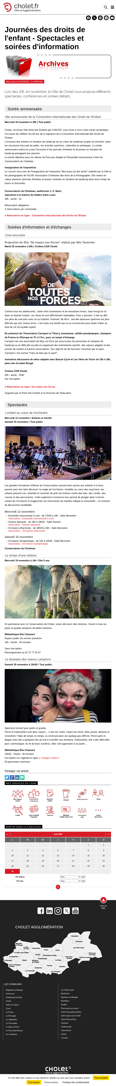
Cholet (8, 1001)
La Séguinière (11, 1019)
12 (43, 856)
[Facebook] (12, 779)
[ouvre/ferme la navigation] (112, 7)
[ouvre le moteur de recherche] (106, 7)
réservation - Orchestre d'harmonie (26, 530)
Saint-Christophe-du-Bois (71, 1012)
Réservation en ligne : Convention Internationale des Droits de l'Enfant (46, 215)
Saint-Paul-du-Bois (68, 1019)
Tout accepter (101, 1077)
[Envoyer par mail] (22, 779)
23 (104, 861)
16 (104, 856)
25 (28, 866)
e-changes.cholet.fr (49, 757)
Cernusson (10, 994)
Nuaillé (63, 1005)
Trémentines (66, 1030)
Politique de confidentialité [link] (76, 1082)
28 (73, 866)
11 (28, 856)
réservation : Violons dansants (24, 524)
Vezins (63, 1034)
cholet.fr (26, 6)
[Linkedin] (17, 779)
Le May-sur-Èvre (12, 1027)
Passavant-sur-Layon (69, 1008)
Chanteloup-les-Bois (14, 997)
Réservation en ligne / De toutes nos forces (31, 386)
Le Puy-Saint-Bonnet (14, 1031)
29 (88, 866)
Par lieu (20, 881)
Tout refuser (34, 1082)
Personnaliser (51, 1082)
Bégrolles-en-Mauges (14, 990)
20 (58, 861)
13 (58, 856)
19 (43, 861)
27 (58, 866)
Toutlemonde (66, 1027)
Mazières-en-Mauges (69, 997)
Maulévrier (65, 993)
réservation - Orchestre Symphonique (28, 543)
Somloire (64, 1023)
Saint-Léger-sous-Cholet (71, 1016)
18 (28, 861)
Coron (8, 1008)
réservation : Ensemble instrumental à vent (31, 518)
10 (12, 856)
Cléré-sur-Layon (12, 1005)
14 (73, 856)
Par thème (20, 877)
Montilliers (65, 1001)
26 (43, 866)
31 (12, 871)
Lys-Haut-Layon (67, 990)
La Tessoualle (11, 1023)
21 (73, 861)
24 (12, 866)
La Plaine (9, 1012)
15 (88, 856)
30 (104, 866)
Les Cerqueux (11, 1034)
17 (12, 861)
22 (88, 861)
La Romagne (11, 1016)
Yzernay (64, 1038)
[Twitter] (7, 779)
